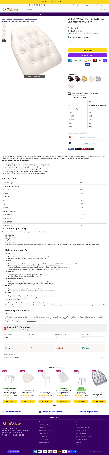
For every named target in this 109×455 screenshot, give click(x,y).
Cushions (15, 14)
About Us (42, 422)
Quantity (70, 41)
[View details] (12, 423)
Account (99, 9)
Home (3, 19)
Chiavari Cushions (18, 19)
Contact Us (42, 428)
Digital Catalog (81, 433)
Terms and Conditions (83, 428)
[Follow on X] (32, 5)
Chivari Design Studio (83, 436)
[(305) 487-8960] (102, 5)
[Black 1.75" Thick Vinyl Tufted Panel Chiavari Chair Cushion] (71, 79)
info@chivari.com (79, 5)
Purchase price (8, 334)
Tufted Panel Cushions (31, 19)
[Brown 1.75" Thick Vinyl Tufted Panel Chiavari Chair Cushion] (78, 79)
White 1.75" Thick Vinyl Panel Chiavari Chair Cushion (27, 387)
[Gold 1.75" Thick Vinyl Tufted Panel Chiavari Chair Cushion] (84, 79)
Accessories (46, 14)
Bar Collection (24, 14)
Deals (53, 14)
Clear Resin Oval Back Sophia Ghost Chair (45, 387)
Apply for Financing (82, 430)
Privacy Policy (43, 436)
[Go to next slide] (106, 387)
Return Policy (43, 439)
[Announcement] (54, 2)
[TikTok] (39, 5)
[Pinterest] (34, 5)
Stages (40, 14)
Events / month (85, 334)
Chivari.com (97, 451)
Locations (79, 422)
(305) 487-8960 (17, 432)
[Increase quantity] (79, 44)
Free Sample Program (46, 430)
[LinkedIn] (44, 5)
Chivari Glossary (44, 425)
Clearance (79, 445)
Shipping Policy (44, 442)
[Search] (93, 9)
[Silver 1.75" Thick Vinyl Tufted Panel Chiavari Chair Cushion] (98, 79)
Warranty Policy (31, 321)
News (104, 14)
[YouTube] (42, 5)
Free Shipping (43, 433)
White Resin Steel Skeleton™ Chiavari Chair (81, 387)
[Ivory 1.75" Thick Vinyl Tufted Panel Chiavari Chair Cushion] (91, 79)
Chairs (3, 14)
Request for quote (87, 55)
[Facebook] (30, 5)
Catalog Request (81, 439)
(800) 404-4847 (91, 5)
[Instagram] (37, 5)
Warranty (42, 445)
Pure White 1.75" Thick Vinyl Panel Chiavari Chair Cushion (63, 387)
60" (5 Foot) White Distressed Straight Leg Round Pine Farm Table (10, 387)
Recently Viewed (96, 14)
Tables (9, 14)
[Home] (10, 9)
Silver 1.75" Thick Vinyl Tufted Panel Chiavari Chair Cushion (99, 387)
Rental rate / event (60, 334)
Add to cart (87, 50)
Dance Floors (34, 14)
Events (78, 442)
